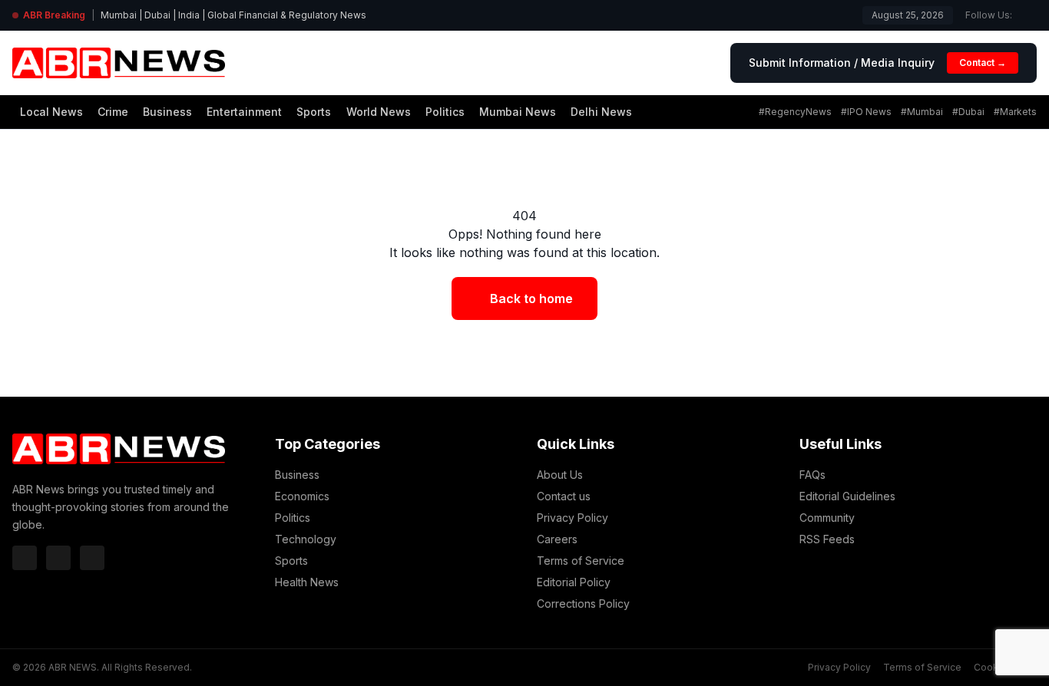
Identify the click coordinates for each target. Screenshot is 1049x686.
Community (827, 517)
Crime (113, 111)
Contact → (982, 62)
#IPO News (866, 111)
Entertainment (244, 111)
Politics (445, 111)
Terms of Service (580, 560)
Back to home (531, 298)
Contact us (564, 496)
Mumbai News (517, 111)
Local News (51, 111)
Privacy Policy (572, 517)
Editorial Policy (574, 582)
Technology (305, 539)
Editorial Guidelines (847, 496)
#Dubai (968, 111)
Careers (557, 539)
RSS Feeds (827, 539)
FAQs (812, 474)
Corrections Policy (583, 603)
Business (167, 111)
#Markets (1015, 111)
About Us (560, 474)
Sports (313, 111)
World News (378, 111)
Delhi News (601, 111)
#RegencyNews (795, 111)
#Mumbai (922, 111)
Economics (302, 496)
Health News (307, 582)
